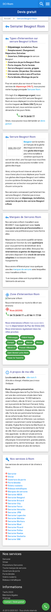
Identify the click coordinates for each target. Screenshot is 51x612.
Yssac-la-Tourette (15, 358)
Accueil (7, 18)
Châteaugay (12, 337)
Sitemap (6, 598)
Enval (20, 342)
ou (32, 315)
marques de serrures (22, 269)
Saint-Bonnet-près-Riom (17, 353)
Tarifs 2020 (8, 592)
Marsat (29, 342)
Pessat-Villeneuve (27, 347)
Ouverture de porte (11, 571)
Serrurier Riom (33, 89)
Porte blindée (9, 574)
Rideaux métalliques (12, 580)
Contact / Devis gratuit (14, 602)
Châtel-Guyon (27, 337)
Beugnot (28, 142)
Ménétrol (11, 347)
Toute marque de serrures (14, 568)
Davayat (10, 342)
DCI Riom (8, 4)
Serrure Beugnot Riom (27, 18)
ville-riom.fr (31, 377)
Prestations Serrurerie (13, 565)
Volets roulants (9, 577)
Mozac (39, 342)
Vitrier (5, 562)
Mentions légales (10, 595)
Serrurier (6, 559)
